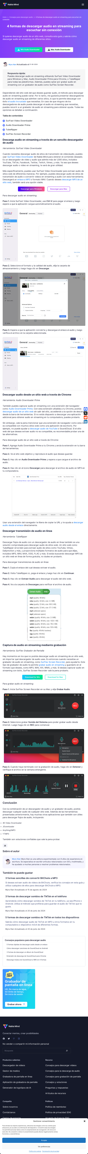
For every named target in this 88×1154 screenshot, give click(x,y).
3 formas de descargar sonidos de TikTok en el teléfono (36, 896)
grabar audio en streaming (51, 665)
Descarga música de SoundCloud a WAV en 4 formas (26, 960)
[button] (84, 1121)
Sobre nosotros (10, 1107)
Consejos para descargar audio (21, 17)
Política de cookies (35, 1151)
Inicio (5, 17)
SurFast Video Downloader (19, 120)
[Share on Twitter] (85, 413)
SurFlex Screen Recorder (18, 134)
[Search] (66, 1050)
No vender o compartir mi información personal (26, 1044)
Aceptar (44, 1140)
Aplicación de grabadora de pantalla (20, 1082)
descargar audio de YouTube (43, 428)
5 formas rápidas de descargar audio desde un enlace (27, 944)
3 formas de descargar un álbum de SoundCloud (25, 952)
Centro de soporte (12, 1118)
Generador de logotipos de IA (17, 1088)
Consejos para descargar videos (60, 1065)
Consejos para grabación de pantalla (63, 1076)
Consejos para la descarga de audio (62, 1071)
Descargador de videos (14, 1065)
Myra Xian (12, 64)
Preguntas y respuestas (56, 1088)
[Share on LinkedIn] (85, 421)
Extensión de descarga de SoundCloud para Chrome (26, 956)
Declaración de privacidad (50, 1151)
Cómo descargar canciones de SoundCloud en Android (27, 948)
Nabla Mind (13, 4)
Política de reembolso (55, 1107)
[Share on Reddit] (85, 417)
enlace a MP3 (23, 179)
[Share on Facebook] (85, 409)
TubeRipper (11, 129)
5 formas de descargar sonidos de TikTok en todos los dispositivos (42, 917)
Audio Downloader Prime (18, 125)
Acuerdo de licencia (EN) (57, 1118)
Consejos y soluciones (56, 1082)
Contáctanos (9, 1112)
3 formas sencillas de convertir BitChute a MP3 (31, 878)
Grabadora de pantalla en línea (17, 1076)
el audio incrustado (17, 101)
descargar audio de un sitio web (18, 411)
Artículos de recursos (55, 1093)
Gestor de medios (11, 1071)
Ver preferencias (44, 1147)
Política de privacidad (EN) (58, 1112)
